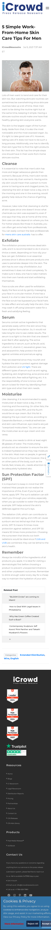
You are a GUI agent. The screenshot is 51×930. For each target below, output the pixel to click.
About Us (11, 808)
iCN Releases (13, 818)
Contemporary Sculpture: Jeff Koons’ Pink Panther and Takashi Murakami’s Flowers (24, 629)
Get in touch (12, 881)
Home (10, 774)
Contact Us (12, 813)
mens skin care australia (17, 234)
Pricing (11, 798)
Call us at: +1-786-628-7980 (17, 889)
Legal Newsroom (14, 789)
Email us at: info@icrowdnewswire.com (22, 885)
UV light (26, 367)
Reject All (33, 923)
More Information (14, 923)
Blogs (10, 779)
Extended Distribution (32, 655)
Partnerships (13, 803)
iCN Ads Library (14, 823)
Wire (6, 658)
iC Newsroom (13, 784)
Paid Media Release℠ (16, 841)
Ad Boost (11, 846)
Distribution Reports (16, 794)
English (14, 658)
